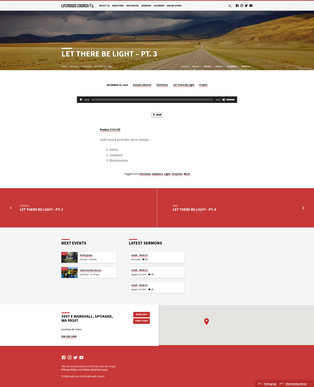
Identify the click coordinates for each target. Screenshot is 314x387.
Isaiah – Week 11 (139, 285)
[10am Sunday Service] (69, 272)
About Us (104, 5)
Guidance (157, 173)
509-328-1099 (68, 336)
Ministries (118, 5)
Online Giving (174, 5)
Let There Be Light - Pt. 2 (41, 209)
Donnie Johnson (142, 84)
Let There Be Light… (104, 66)
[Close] (311, 383)
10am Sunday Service (90, 270)
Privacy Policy (69, 369)
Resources (132, 5)
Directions (141, 320)
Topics (196, 66)
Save (158, 114)
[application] (157, 99)
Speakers (232, 66)
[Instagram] (242, 5)
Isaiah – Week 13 (139, 255)
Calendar (159, 5)
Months (246, 66)
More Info (141, 314)
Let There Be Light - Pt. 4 (194, 209)
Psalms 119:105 (110, 129)
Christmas (86, 66)
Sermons (146, 5)
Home (64, 66)
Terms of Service (92, 369)
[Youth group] (69, 257)
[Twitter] (246, 5)
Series (207, 66)
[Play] (81, 99)
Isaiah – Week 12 (139, 270)
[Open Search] (230, 5)
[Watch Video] (143, 259)
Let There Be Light (183, 84)
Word (187, 173)
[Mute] (223, 99)
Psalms (203, 84)
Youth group (86, 255)
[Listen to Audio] (146, 259)
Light (167, 173)
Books (219, 66)
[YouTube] (251, 5)
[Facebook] (237, 5)
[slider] (231, 99)
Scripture (177, 173)
